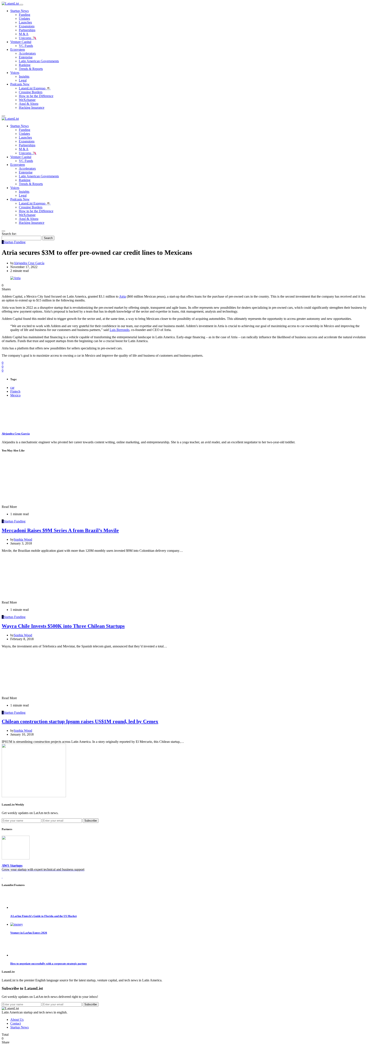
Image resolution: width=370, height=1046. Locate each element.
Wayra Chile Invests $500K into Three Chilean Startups (63, 626)
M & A (23, 34)
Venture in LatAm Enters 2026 (28, 932)
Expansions (26, 26)
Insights (24, 76)
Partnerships (27, 30)
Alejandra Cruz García (29, 263)
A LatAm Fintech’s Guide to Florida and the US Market (43, 916)
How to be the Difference (36, 96)
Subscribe (90, 820)
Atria (122, 296)
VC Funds (26, 45)
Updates (24, 18)
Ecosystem (17, 49)
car (12, 387)
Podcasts (20, 84)
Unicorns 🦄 (27, 38)
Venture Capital (20, 42)
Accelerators (27, 53)
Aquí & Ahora (28, 103)
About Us (17, 1019)
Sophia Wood (23, 539)
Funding (24, 14)
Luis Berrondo (119, 330)
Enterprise (26, 57)
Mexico (15, 395)
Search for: (9, 234)
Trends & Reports (31, 69)
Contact (15, 1023)
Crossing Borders (30, 92)
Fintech (15, 391)
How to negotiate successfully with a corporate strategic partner (48, 963)
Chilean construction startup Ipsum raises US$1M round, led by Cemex (80, 721)
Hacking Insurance (31, 107)
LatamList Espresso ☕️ (35, 88)
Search (48, 238)
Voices (14, 72)
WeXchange (27, 100)
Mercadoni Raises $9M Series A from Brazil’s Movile (60, 530)
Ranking (24, 65)
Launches (25, 22)
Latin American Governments (39, 61)
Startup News (19, 11)
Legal (23, 80)
